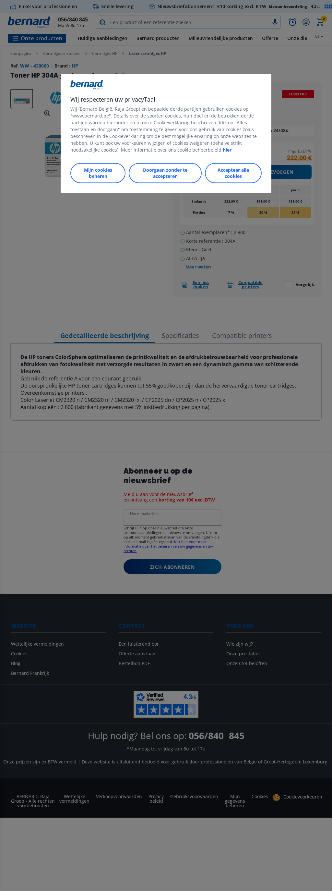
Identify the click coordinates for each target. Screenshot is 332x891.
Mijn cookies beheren (98, 173)
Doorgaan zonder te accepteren (165, 173)
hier (227, 150)
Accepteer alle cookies (233, 173)
